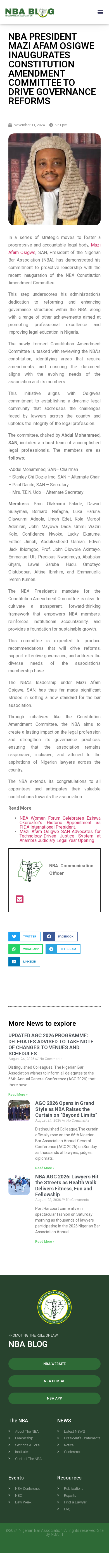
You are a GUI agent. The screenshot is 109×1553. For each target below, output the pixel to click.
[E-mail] (19, 901)
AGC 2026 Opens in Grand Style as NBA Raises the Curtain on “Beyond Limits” (66, 1109)
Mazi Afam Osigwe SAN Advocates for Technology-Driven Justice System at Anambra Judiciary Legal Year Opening (60, 836)
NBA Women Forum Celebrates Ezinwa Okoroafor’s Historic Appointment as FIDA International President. (60, 822)
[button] (100, 11)
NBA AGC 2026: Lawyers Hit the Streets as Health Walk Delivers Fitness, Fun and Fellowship (67, 1186)
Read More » (18, 1095)
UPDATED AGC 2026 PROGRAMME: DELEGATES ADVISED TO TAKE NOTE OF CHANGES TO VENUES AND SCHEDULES (50, 1044)
